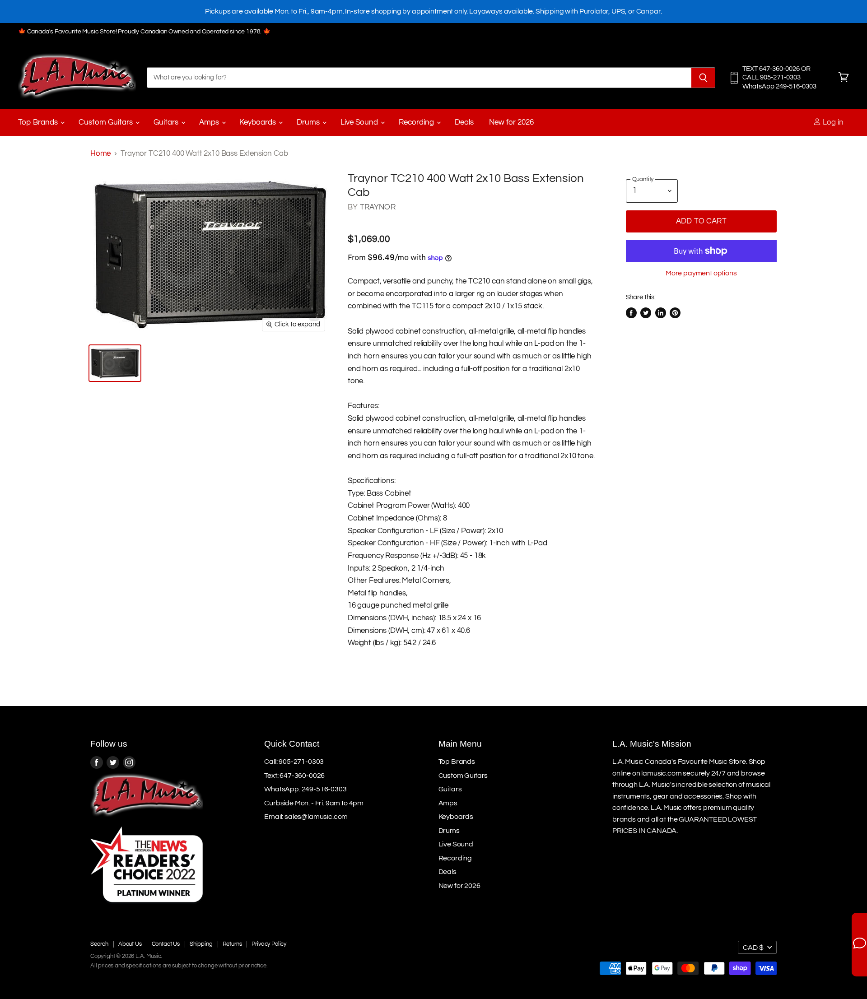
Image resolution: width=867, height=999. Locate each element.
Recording (417, 122)
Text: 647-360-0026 (294, 775)
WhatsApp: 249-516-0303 (305, 789)
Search (99, 944)
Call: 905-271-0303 (294, 761)
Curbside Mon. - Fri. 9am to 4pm (314, 803)
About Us (130, 944)
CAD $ (753, 947)
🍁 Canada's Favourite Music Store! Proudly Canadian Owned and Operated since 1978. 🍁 (144, 31)
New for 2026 (511, 122)
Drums (309, 122)
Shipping (201, 944)
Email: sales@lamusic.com (306, 816)
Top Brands (39, 122)
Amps (210, 122)
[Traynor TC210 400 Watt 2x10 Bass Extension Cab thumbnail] (114, 363)
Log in (832, 122)
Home (100, 153)
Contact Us (166, 944)
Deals (464, 122)
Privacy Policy (269, 944)
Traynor (378, 207)
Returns (232, 944)
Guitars (167, 122)
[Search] (703, 77)
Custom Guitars (107, 122)
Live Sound (360, 122)
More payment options (701, 273)
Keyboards (258, 122)
